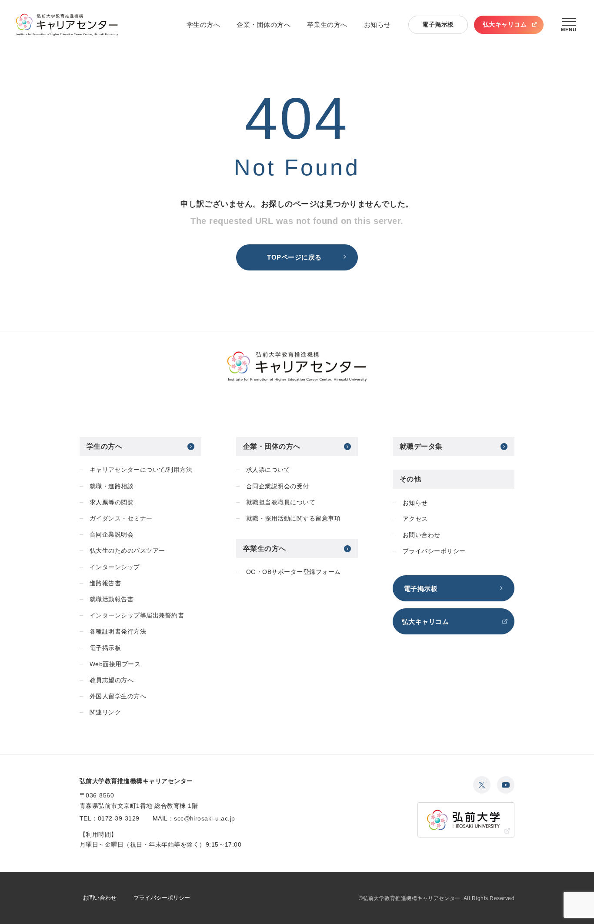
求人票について (268, 469)
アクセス (415, 518)
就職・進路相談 (111, 486)
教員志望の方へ (111, 680)
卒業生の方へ (327, 24)
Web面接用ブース (115, 663)
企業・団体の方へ (263, 24)
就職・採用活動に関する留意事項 (293, 518)
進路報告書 (105, 583)
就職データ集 (421, 446)
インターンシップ (115, 567)
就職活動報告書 (111, 599)
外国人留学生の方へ (118, 696)
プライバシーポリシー (434, 550)
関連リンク (105, 712)
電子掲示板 (438, 24)
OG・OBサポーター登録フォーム (293, 571)
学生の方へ (203, 24)
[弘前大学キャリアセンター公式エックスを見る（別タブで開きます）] (482, 785)
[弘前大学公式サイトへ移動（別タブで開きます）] (465, 819)
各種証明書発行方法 (118, 631)
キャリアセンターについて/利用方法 (141, 469)
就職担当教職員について (280, 502)
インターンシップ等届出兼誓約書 (137, 615)
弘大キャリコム (505, 24)
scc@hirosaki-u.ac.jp (204, 818)
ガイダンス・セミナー (121, 518)
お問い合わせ (421, 534)
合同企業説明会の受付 (277, 486)
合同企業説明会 (111, 534)
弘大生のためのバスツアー (127, 550)
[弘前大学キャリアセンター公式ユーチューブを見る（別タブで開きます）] (505, 785)
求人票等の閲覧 (111, 502)
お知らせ (377, 24)
